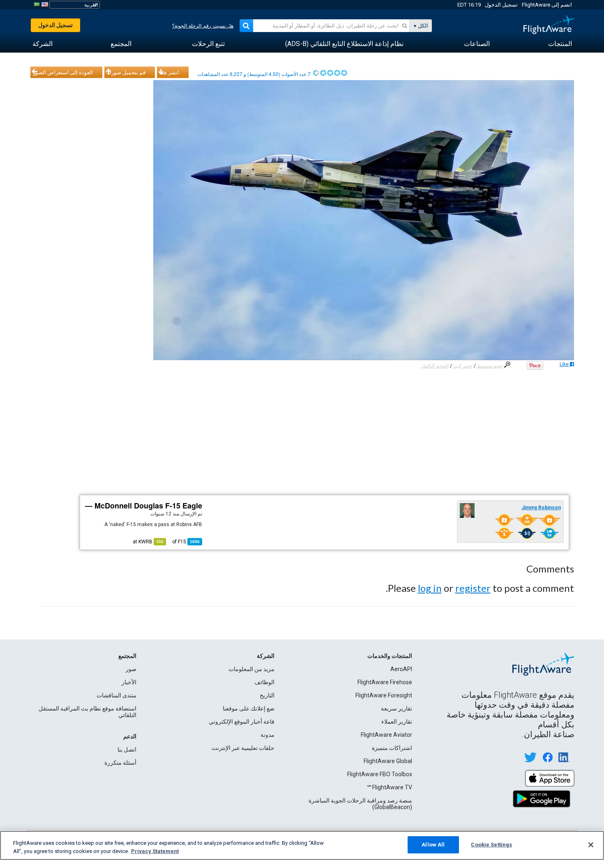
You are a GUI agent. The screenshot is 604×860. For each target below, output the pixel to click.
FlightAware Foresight (383, 695)
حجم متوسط (490, 366)
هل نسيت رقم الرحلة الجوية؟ (202, 26)
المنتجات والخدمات (389, 656)
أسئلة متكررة (120, 762)
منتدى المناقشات (116, 695)
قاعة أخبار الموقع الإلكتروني (241, 721)
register (473, 588)
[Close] (591, 845)
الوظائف (264, 682)
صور (131, 669)
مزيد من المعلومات (251, 669)
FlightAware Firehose (384, 682)
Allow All (433, 845)
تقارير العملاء (396, 721)
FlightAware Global (388, 761)
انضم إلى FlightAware (547, 5)
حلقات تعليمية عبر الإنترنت (243, 748)
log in (430, 588)
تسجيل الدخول (501, 5)
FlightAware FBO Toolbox (379, 774)
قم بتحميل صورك (126, 72)
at (148, 542)
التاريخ (267, 695)
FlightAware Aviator (386, 734)
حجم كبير (463, 366)
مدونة (267, 734)
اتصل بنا (127, 749)
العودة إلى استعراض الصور (63, 72)
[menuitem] (560, 44)
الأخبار (129, 682)
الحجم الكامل (435, 366)
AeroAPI (401, 669)
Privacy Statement (155, 851)
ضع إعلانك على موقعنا (248, 708)
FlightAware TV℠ (389, 787)
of (186, 542)
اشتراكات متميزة (392, 748)
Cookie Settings (491, 845)
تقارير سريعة (396, 708)
